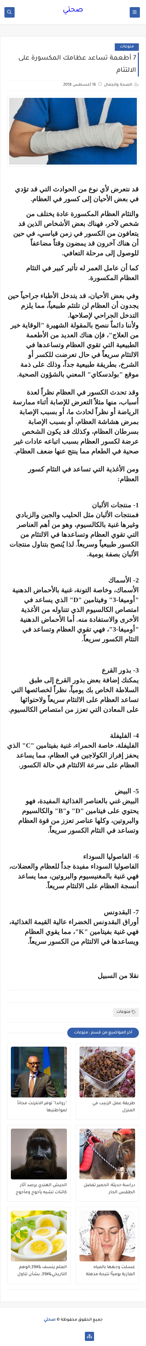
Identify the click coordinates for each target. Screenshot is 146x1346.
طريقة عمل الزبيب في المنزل (113, 1107)
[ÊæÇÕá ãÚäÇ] (67, 1336)
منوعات (127, 47)
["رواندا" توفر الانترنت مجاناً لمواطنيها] (39, 1072)
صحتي (73, 10)
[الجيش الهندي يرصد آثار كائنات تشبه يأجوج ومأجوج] (39, 1154)
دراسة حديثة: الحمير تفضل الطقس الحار (109, 1189)
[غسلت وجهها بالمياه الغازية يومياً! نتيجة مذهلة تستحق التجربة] (107, 1236)
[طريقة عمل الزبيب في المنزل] (107, 1072)
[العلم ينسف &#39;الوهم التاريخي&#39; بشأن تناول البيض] (39, 1236)
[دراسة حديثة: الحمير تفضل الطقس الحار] (107, 1154)
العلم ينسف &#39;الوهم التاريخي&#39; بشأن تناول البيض (42, 1271)
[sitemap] (89, 1336)
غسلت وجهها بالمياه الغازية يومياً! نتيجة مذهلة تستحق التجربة (110, 1271)
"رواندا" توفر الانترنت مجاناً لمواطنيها (42, 1107)
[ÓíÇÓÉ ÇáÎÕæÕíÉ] (78, 1336)
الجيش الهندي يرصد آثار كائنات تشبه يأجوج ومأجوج (41, 1189)
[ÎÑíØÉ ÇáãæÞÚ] (56, 1336)
